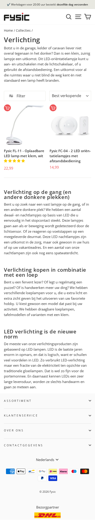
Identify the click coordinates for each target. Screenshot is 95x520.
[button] (15, 160)
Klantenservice (21, 415)
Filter (20, 95)
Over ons (14, 430)
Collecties (23, 30)
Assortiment (18, 401)
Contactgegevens (23, 445)
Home (8, 30)
